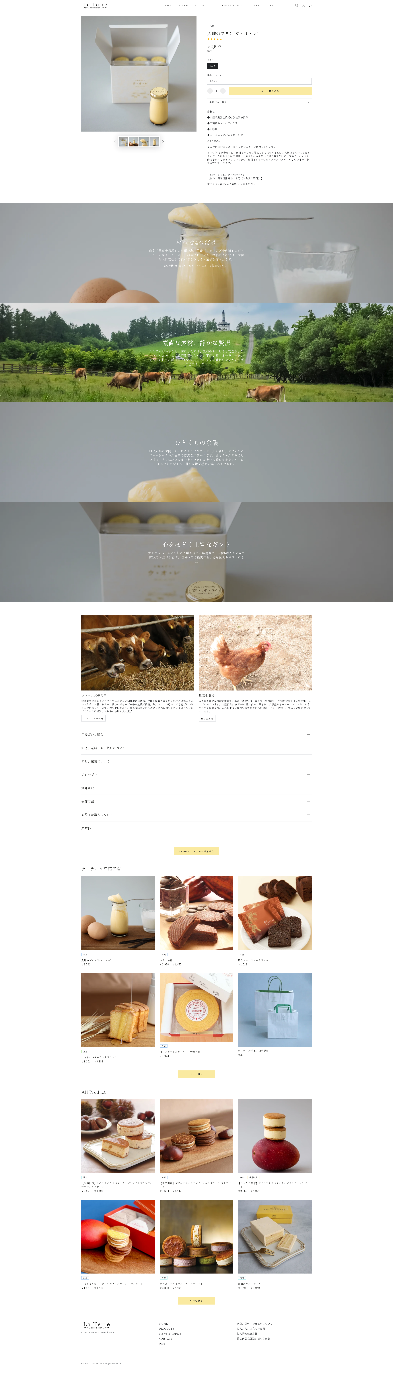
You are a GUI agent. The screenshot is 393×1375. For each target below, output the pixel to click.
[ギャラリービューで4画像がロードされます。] (154, 141)
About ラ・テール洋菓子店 (196, 851)
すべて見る (196, 1074)
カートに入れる (270, 90)
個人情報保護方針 (247, 1333)
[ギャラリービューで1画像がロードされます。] (123, 141)
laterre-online (95, 1363)
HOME (163, 1323)
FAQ (162, 1343)
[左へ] (114, 141)
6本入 (213, 66)
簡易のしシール (214, 75)
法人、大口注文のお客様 (251, 1328)
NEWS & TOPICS (170, 1333)
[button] (296, 5)
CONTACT (166, 1338)
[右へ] (163, 141)
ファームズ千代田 (93, 718)
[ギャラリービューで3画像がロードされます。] (144, 141)
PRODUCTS (166, 1328)
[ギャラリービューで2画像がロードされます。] (133, 141)
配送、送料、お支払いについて (254, 1323)
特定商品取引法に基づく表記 (253, 1338)
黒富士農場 (207, 718)
